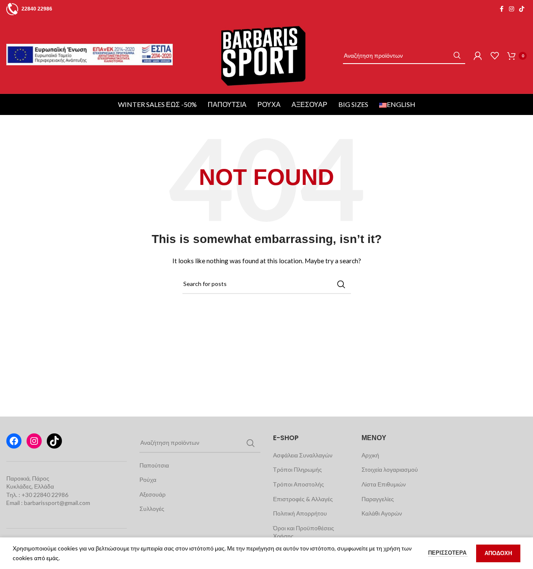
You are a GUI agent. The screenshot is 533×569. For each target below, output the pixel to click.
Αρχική (370, 455)
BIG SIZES (353, 104)
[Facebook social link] (501, 9)
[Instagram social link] (511, 9)
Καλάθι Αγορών (382, 513)
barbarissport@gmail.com (57, 502)
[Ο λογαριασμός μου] (477, 55)
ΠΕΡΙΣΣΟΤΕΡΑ (448, 552)
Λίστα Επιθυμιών (384, 484)
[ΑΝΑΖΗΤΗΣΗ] (456, 55)
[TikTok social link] (522, 9)
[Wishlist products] (494, 55)
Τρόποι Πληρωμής (297, 469)
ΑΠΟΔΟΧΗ (498, 553)
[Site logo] (263, 55)
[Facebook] (13, 441)
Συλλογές (151, 508)
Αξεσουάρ (309, 104)
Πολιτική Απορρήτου (300, 513)
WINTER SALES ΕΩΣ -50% (157, 104)
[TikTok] (54, 441)
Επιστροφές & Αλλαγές (303, 498)
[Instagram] (34, 441)
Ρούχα (269, 104)
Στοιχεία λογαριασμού (390, 469)
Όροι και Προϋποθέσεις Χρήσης (303, 532)
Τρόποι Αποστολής (298, 484)
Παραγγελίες (378, 498)
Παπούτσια (227, 104)
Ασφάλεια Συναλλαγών (302, 455)
